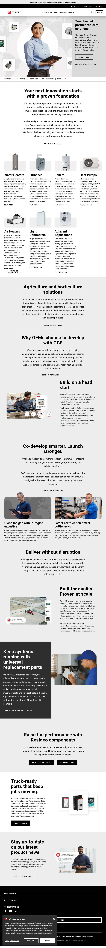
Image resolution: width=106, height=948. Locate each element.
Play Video (8, 205)
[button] (54, 919)
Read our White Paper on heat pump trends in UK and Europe (53, 2)
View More (8, 269)
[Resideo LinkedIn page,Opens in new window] (15, 911)
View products (20, 823)
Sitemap (78, 936)
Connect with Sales (53, 144)
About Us (74, 6)
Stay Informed (86, 6)
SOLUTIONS (54, 12)
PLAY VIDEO (34, 267)
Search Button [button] (92, 12)
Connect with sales (84, 64)
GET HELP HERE (13, 900)
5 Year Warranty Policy (68, 936)
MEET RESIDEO (13, 893)
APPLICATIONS (21, 79)
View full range (67, 762)
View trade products (41, 762)
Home (13, 12)
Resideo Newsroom (22, 876)
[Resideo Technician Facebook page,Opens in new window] (5, 911)
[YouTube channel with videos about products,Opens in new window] (10, 911)
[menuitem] (45, 12)
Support (71, 12)
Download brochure (53, 325)
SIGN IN (100, 12)
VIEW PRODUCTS (48, 79)
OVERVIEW (8, 79)
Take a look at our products (16, 710)
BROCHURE (34, 79)
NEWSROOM (61, 79)
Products (45, 12)
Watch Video (84, 57)
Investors (99, 6)
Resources (63, 12)
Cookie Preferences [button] (88, 936)
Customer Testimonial (13, 272)
